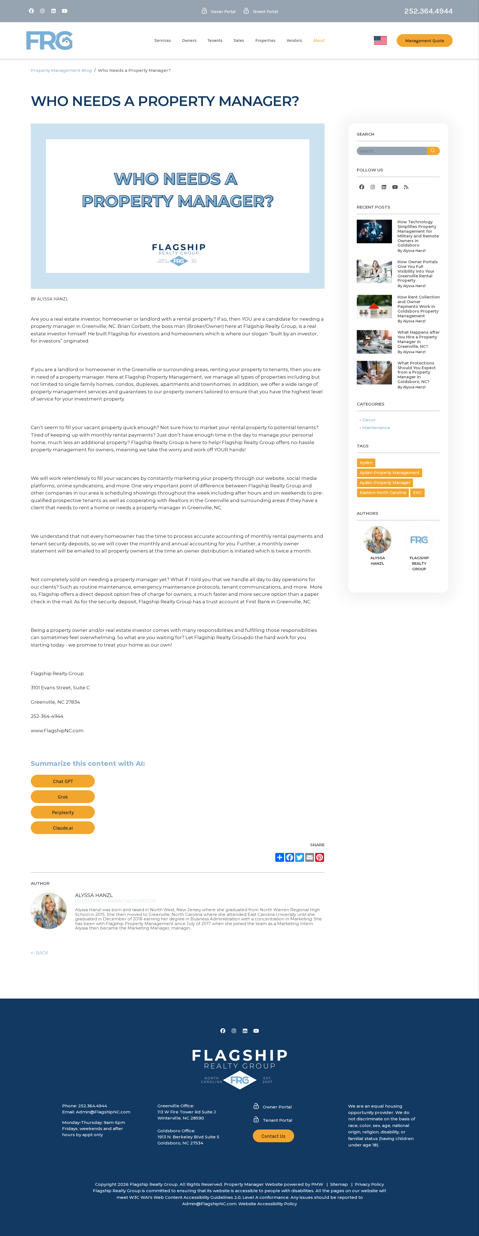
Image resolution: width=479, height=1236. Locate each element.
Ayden (366, 462)
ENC (417, 492)
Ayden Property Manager (385, 482)
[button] (31, 11)
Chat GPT (63, 781)
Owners (189, 40)
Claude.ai (63, 828)
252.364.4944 (428, 11)
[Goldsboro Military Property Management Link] (380, 39)
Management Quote (424, 40)
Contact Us (273, 1136)
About (319, 40)
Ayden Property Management (389, 472)
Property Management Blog (61, 70)
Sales (239, 40)
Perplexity (63, 812)
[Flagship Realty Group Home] (49, 40)
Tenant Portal (265, 11)
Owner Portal (223, 11)
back (41, 953)
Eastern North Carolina (383, 492)
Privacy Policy (369, 1184)
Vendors (294, 40)
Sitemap (339, 1184)
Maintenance (376, 427)
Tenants (215, 40)
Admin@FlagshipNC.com (103, 1112)
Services (162, 40)
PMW (317, 1184)
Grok (63, 797)
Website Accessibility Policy (267, 1203)
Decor (369, 419)
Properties (265, 40)
